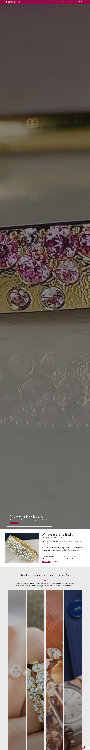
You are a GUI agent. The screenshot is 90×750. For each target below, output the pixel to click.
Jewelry (51, 2)
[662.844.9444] (73, 2)
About (45, 2)
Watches (57, 2)
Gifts (63, 2)
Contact (69, 2)
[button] (83, 747)
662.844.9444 (79, 2)
